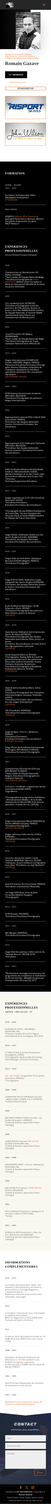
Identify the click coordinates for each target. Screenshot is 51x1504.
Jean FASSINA (19, 1359)
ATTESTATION (11, 199)
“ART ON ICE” (33, 1141)
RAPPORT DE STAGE (14, 741)
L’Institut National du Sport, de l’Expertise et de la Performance (23, 1403)
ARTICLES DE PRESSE (14, 828)
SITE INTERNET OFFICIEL (16, 376)
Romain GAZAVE (25, 1494)
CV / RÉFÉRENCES (16, 75)
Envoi (40, 1472)
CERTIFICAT (10, 615)
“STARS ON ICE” (35, 1188)
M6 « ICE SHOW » (13, 1075)
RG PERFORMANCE (24, 1492)
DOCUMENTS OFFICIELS (16, 780)
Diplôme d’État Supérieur (25, 216)
